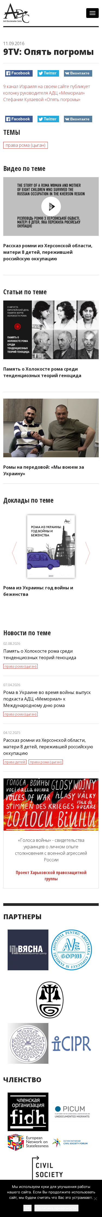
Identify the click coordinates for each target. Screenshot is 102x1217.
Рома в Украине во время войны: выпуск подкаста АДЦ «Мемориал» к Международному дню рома (47, 698)
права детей (15, 761)
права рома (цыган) (25, 145)
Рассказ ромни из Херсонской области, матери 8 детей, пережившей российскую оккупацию (47, 252)
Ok (27, 1207)
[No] (95, 1198)
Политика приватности (56, 1208)
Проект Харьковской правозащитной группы (51, 875)
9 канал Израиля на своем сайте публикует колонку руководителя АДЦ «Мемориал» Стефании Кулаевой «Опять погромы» (46, 92)
